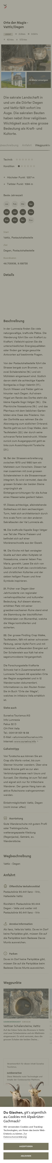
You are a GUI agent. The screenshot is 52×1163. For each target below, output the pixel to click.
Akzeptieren (26, 1146)
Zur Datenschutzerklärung (15, 1135)
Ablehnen (26, 1156)
